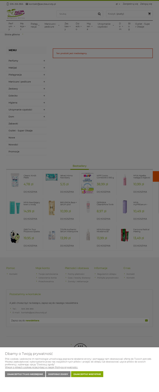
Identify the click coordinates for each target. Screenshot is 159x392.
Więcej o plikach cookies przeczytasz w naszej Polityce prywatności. (41, 367)
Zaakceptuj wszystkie (87, 374)
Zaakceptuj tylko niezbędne (25, 374)
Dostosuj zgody (58, 374)
